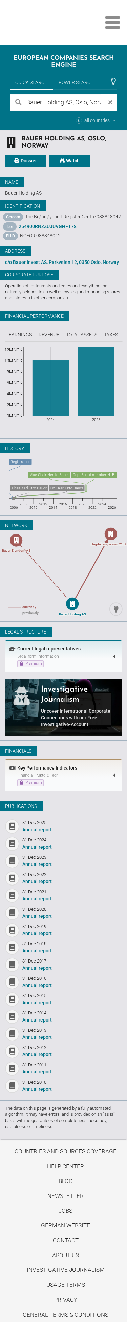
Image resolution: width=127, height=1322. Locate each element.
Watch (72, 160)
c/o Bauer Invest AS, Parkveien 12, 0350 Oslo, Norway (62, 262)
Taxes (111, 334)
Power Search (76, 82)
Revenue (49, 334)
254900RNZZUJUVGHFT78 (48, 226)
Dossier (28, 160)
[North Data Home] (43, 22)
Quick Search (31, 82)
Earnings (20, 334)
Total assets (81, 334)
